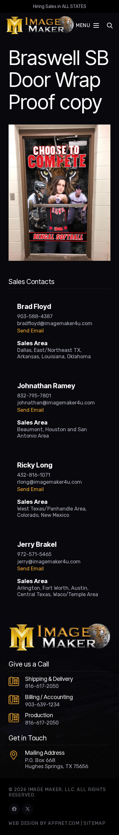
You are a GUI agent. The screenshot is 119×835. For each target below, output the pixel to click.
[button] (87, 25)
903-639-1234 (42, 705)
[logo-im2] (40, 25)
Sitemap (94, 823)
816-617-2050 (42, 686)
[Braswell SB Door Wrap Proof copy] (59, 128)
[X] (27, 809)
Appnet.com (63, 823)
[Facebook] (14, 809)
